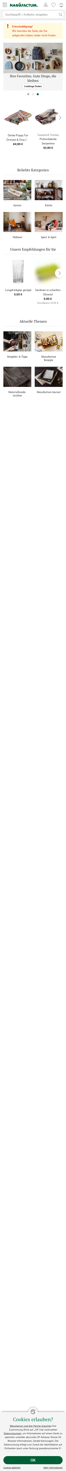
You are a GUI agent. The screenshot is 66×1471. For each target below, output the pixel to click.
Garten (17, 205)
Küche (48, 205)
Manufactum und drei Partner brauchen (30, 1425)
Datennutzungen (12, 1433)
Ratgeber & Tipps (17, 356)
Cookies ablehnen (11, 1467)
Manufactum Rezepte (48, 358)
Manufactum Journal (49, 392)
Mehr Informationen (53, 1467)
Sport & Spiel (48, 237)
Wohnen (17, 237)
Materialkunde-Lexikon (17, 393)
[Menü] (5, 4)
